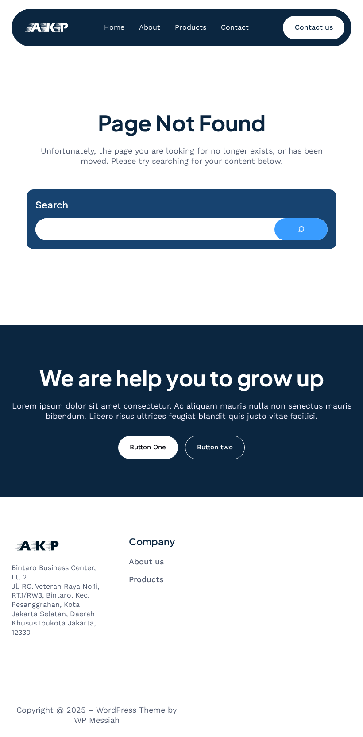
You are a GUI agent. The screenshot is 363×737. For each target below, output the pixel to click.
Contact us (314, 27)
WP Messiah (97, 720)
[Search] (301, 229)
